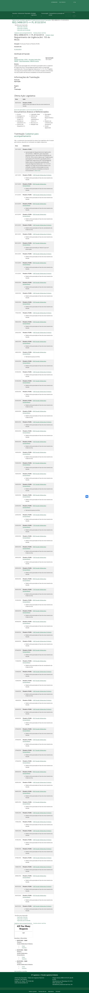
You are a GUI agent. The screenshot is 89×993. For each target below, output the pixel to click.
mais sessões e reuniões (20, 971)
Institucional (21, 13)
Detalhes (24, 948)
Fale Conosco (62, 2)
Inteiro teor (50, 35)
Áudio (23, 946)
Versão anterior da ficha (39, 33)
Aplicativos (51, 991)
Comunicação (44, 13)
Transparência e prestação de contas (56, 14)
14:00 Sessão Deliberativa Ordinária (42, 175)
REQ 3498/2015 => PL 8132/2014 (29, 22)
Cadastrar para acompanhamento (23, 33)
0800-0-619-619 (65, 978)
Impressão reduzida (22, 27)
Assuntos (14, 13)
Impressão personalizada (23, 30)
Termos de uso (42, 991)
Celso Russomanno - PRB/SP (26, 61)
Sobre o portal (32, 991)
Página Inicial (15, 20)
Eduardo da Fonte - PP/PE (21, 59)
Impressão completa (22, 28)
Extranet (58, 991)
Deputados (28, 13)
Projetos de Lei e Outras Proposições (41, 20)
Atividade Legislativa (34, 14)
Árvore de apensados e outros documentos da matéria (28, 110)
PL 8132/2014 (17, 49)
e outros (36, 61)
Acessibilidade (54, 2)
